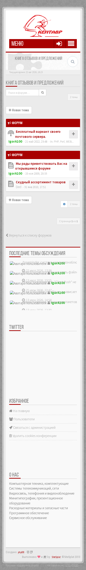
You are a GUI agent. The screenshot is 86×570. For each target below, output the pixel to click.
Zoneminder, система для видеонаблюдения (54, 262)
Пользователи (24, 419)
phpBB (21, 552)
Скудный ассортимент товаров (40, 182)
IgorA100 (15, 141)
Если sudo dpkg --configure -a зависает (49, 292)
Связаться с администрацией (33, 427)
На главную (21, 411)
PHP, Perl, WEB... (64, 141)
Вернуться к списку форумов (29, 235)
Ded (18, 187)
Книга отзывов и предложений (35, 83)
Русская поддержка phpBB (22, 565)
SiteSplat (56, 557)
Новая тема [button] (20, 110)
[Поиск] (42, 92)
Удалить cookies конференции (34, 436)
